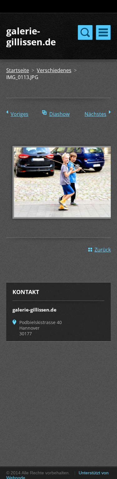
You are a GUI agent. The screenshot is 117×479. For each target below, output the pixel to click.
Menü (103, 32)
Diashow (59, 114)
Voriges (19, 114)
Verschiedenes (54, 70)
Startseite (17, 70)
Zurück (103, 249)
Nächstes (95, 114)
